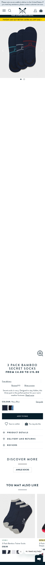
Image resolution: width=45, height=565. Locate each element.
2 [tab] (24, 79)
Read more (30, 395)
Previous (3, 50)
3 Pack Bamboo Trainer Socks (14, 543)
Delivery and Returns (21, 439)
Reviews (14, 385)
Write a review (29, 385)
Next (42, 50)
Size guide (39, 401)
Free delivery (6, 381)
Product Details (17, 432)
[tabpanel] (22, 50)
